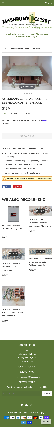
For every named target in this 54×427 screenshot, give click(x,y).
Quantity (5, 123)
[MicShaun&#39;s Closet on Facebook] (22, 405)
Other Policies (27, 361)
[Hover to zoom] (27, 72)
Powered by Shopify (37, 413)
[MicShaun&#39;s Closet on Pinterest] (26, 405)
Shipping (6, 113)
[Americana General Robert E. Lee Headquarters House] (22, 93)
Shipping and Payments (27, 357)
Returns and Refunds (27, 354)
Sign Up (47, 393)
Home (4, 48)
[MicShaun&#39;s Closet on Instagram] (31, 405)
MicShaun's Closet (20, 413)
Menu (7, 3)
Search (27, 350)
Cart (50, 3)
